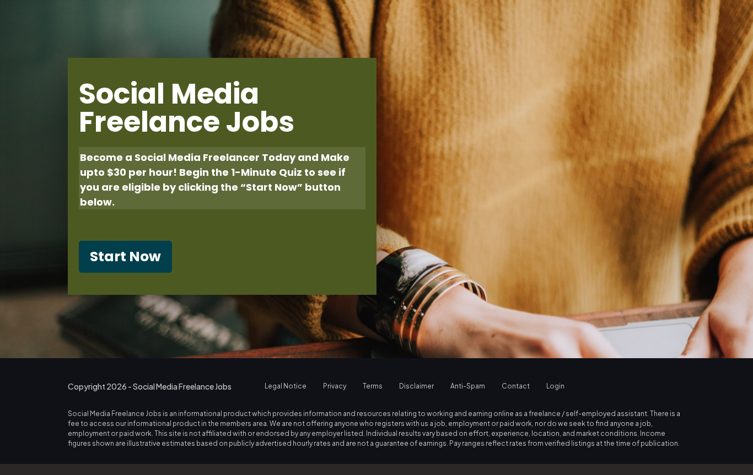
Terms (373, 386)
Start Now (125, 256)
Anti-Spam (467, 386)
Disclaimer (416, 386)
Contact (516, 386)
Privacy (334, 386)
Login (555, 386)
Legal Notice (285, 386)
